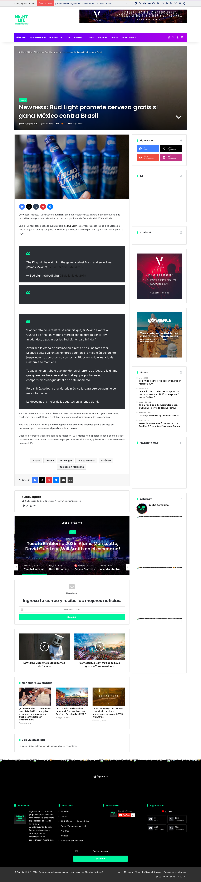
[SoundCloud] (34, 505)
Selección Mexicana (72, 466)
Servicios (65, 811)
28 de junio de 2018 (73, 275)
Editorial (37, 37)
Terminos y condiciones (175, 872)
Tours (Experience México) (73, 826)
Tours (90, 37)
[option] (71, 545)
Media (101, 37)
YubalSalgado (27, 124)
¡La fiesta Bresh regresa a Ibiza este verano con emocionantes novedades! (89, 3)
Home (22, 37)
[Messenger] (50, 207)
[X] (29, 207)
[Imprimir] (70, 480)
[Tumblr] (36, 207)
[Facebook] (22, 207)
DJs (68, 37)
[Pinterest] (43, 207)
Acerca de (128, 37)
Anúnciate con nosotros (72, 840)
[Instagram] (31, 505)
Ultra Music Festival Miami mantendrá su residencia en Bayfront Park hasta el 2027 (71, 711)
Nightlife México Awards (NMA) (75, 821)
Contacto (65, 836)
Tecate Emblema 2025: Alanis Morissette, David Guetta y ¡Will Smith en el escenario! (72, 546)
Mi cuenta (128, 872)
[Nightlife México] (21, 19)
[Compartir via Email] (63, 480)
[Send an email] (36, 124)
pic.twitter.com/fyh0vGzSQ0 (66, 267)
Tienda (114, 37)
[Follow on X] (34, 124)
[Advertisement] (159, 199)
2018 (37, 460)
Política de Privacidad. (152, 872)
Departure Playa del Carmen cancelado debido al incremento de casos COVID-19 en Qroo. (108, 712)
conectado (45, 746)
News (31, 52)
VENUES (78, 37)
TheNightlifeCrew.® (94, 872)
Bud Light (72, 225)
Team (137, 872)
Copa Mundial (87, 460)
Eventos (57, 37)
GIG (72, 532)
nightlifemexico (159, 504)
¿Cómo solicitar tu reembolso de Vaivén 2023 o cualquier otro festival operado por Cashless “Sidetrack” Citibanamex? (35, 714)
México (106, 460)
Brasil (50, 460)
